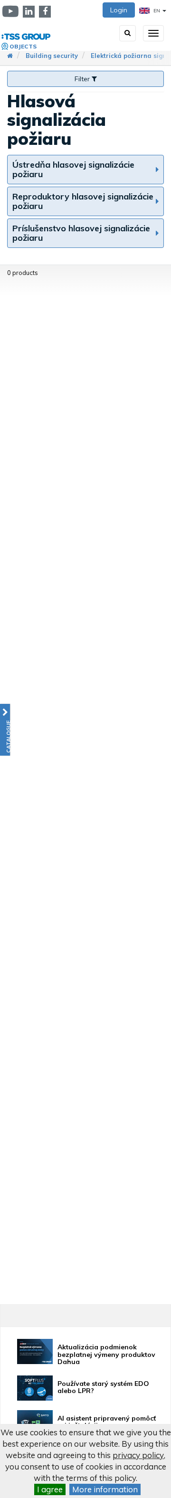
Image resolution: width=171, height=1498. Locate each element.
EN (157, 11)
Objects (23, 46)
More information (105, 1489)
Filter (83, 79)
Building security (52, 55)
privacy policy (138, 1455)
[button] (5, 730)
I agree (50, 1489)
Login (118, 10)
